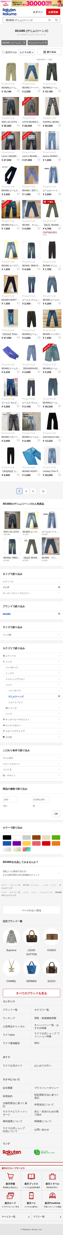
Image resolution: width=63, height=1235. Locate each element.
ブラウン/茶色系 (40, 837)
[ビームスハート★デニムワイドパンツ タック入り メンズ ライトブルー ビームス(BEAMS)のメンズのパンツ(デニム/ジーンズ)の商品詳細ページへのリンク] (52, 175)
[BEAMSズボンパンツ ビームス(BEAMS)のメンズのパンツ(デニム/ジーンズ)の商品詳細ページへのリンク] (11, 209)
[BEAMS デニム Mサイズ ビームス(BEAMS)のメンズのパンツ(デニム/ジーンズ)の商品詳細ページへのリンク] (31, 209)
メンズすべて (12, 667)
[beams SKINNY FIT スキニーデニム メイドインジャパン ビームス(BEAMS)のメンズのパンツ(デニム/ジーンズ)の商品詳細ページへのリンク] (52, 141)
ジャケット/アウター (15, 678)
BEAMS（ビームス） (12, 42)
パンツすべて (14, 690)
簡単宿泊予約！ (52, 1185)
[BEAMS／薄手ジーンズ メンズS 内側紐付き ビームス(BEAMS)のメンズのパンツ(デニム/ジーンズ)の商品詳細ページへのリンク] (31, 175)
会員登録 (53, 12)
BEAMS (6, 613)
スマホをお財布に (31, 1205)
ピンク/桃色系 (40, 843)
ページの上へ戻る (31, 910)
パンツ (9, 684)
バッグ (9, 713)
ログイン (38, 12)
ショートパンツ (15, 702)
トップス (10, 673)
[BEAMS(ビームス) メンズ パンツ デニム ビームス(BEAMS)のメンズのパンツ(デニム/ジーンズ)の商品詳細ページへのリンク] (11, 72)
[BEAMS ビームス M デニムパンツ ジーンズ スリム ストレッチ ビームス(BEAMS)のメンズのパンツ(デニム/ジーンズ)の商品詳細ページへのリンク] (31, 421)
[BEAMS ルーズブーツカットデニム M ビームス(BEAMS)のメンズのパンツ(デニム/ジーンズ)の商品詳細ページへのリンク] (11, 250)
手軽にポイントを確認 (52, 1205)
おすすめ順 (26, 52)
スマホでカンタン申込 (10, 1205)
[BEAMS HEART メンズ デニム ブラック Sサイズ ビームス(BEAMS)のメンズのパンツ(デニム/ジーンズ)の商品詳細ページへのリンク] (11, 284)
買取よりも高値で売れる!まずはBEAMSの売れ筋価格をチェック (21, 873)
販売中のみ (11, 52)
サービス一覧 (8, 1216)
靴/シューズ (11, 707)
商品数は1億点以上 (10, 1185)
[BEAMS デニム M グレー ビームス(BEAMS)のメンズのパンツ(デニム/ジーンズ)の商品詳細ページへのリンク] (52, 250)
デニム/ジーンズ (36, 42)
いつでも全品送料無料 (31, 1185)
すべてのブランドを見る (31, 993)
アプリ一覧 (39, 1216)
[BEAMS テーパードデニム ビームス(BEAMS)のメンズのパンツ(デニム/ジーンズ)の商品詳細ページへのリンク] (31, 72)
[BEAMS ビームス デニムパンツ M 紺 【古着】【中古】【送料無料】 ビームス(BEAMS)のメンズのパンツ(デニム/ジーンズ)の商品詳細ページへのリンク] (52, 284)
